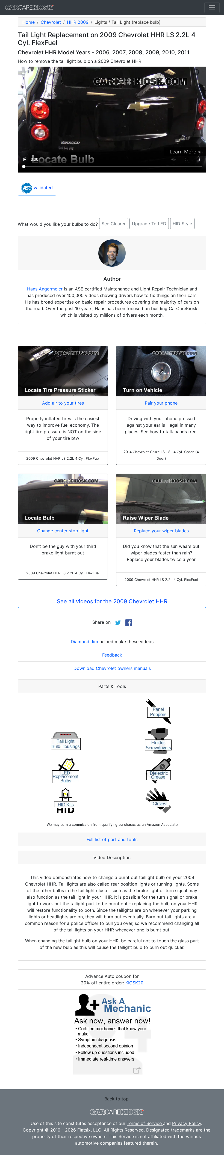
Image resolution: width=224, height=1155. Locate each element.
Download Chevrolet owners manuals (112, 668)
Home (28, 22)
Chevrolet (51, 22)
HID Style (182, 223)
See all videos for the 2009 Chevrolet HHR (112, 601)
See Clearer (114, 223)
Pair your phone (161, 403)
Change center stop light (63, 530)
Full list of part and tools (112, 839)
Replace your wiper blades (161, 530)
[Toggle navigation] (212, 7)
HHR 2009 (78, 22)
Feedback (112, 655)
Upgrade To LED (149, 223)
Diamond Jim (84, 641)
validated (42, 187)
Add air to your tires (63, 403)
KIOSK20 (134, 982)
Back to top (116, 1098)
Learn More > (185, 152)
